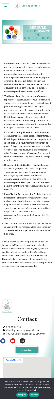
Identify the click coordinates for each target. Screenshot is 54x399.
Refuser (34, 395)
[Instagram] (22, 340)
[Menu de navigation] (5, 5)
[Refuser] (50, 388)
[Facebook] (2, 340)
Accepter (22, 395)
